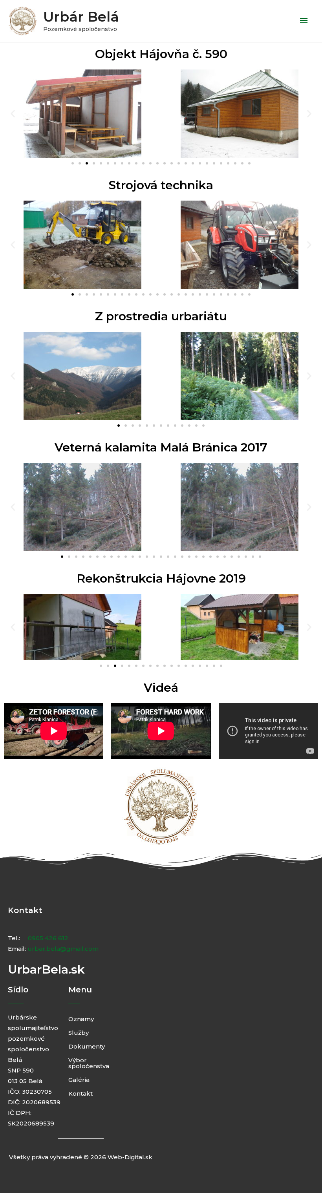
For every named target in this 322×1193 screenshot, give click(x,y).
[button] (13, 114)
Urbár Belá (81, 16)
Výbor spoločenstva (87, 1063)
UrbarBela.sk (46, 969)
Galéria (79, 1079)
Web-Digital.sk (130, 1157)
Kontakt (80, 1093)
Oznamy (81, 1019)
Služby (78, 1032)
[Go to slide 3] (87, 163)
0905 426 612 (48, 938)
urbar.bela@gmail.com (63, 948)
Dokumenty (86, 1046)
